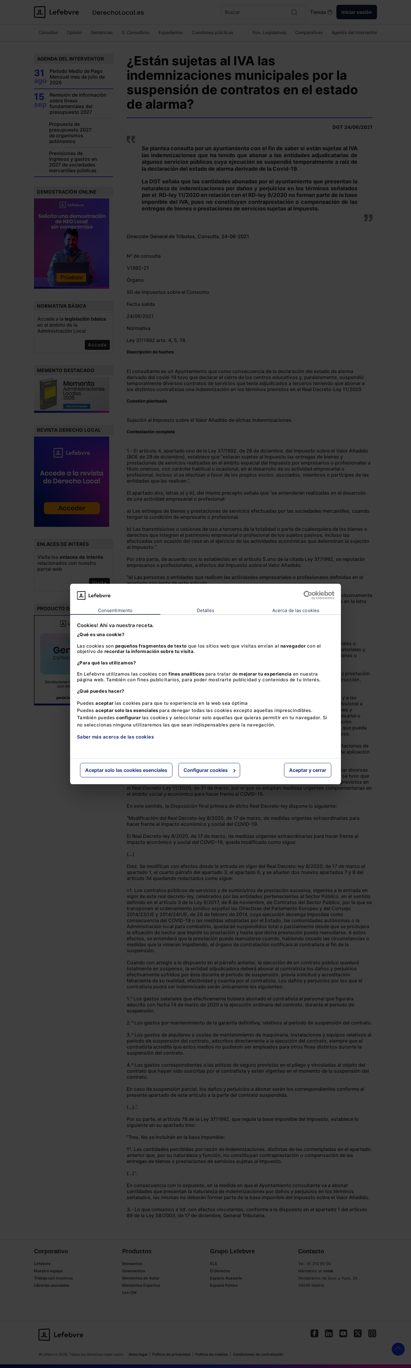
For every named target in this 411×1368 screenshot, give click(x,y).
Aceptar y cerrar (307, 770)
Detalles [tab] (206, 610)
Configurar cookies (206, 770)
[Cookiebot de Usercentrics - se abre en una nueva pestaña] (308, 595)
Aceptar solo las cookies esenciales (126, 770)
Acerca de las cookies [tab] (295, 610)
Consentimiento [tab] (115, 610)
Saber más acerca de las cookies (115, 737)
